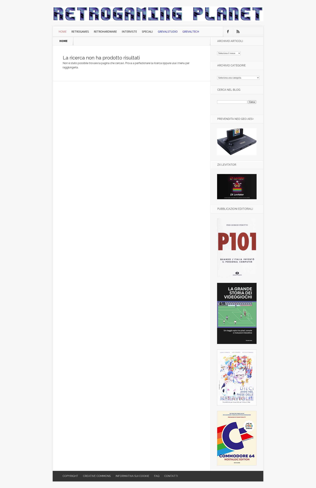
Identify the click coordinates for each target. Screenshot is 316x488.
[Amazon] (237, 154)
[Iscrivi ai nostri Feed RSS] (238, 31)
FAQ (156, 476)
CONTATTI (171, 476)
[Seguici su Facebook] (228, 31)
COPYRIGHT (70, 476)
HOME (63, 41)
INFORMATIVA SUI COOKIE (132, 476)
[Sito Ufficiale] (237, 198)
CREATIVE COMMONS (97, 476)
